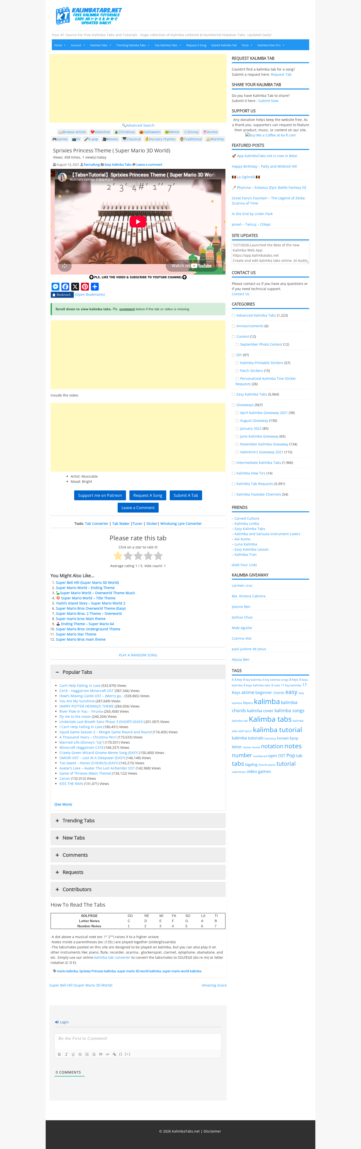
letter (237, 747)
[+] (127, 1054)
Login (64, 1022)
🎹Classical (131, 139)
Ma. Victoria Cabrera (248, 596)
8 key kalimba (252, 680)
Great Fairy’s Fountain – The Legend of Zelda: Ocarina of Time (268, 201)
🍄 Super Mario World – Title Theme (85, 598)
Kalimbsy (270, 738)
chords (278, 692)
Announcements (250, 326)
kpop (294, 738)
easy (291, 692)
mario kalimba (67, 971)
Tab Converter (96, 523)
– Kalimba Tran (244, 554)
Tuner (137, 523)
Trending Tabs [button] (79, 820)
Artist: (76, 476)
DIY (239, 355)
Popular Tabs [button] (77, 672)
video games (259, 771)
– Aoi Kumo (241, 539)
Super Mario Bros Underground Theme (88, 629)
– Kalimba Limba (245, 523)
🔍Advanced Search (138, 125)
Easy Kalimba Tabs (118, 164)
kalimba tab (240, 721)
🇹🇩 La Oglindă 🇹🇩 (246, 177)
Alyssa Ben (241, 659)
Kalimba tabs (270, 719)
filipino (248, 703)
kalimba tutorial (277, 729)
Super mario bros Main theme (81, 618)
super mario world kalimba (181, 971)
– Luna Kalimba (244, 544)
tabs (238, 763)
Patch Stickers (251, 370)
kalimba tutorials (248, 738)
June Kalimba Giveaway (259, 436)
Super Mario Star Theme (76, 634)
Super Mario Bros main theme (81, 639)
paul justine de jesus (249, 649)
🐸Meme (172, 132)
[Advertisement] (138, 88)
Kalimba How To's (250, 473)
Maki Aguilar (242, 627)
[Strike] (80, 1054)
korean (283, 738)
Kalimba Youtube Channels (258, 494)
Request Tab (281, 74)
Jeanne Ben (241, 606)
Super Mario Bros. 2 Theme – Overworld (89, 613)
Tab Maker (121, 523)
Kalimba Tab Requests (254, 483)
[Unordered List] (93, 1054)
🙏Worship (215, 139)
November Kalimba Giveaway (264, 444)
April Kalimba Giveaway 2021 (264, 412)
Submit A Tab (186, 495)
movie (256, 747)
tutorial (286, 763)
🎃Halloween (150, 132)
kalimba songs (290, 710)
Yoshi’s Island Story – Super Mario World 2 (90, 603)
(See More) (63, 804)
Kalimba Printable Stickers (261, 362)
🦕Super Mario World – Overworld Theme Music (95, 592)
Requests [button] (73, 872)
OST (281, 755)
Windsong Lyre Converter (181, 523)
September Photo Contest (261, 344)
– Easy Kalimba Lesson (250, 549)
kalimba (267, 701)
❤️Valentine (100, 132)
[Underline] (73, 1054)
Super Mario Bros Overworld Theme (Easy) (90, 608)
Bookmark (64, 295)
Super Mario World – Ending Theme (85, 587)
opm (272, 755)
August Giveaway (254, 420)
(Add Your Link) (244, 564)
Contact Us (241, 294)
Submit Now (268, 100)
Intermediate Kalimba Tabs (258, 462)
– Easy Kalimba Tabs (248, 528)
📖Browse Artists (72, 132)
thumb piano (267, 765)
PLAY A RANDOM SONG (138, 655)
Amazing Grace (214, 985)
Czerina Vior (242, 638)
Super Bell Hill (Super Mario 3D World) (87, 582)
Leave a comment (149, 164)
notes (293, 745)
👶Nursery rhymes (160, 139)
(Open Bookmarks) (90, 294)
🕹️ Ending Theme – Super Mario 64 (85, 623)
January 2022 (251, 428)
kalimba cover (260, 710)
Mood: (76, 481)
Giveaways (245, 404)
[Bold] (59, 1054)
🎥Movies (110, 139)
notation (272, 746)
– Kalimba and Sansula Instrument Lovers (266, 533)
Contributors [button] (77, 889)
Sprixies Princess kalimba (97, 971)
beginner (263, 692)
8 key (238, 679)
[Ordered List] (86, 1054)
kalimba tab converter (112, 957)
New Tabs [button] (74, 837)
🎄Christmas (124, 132)
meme (247, 747)
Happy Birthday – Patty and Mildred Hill (264, 166)
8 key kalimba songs (275, 679)
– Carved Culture (245, 518)
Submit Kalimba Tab (224, 45)
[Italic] (66, 1054)
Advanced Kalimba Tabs (256, 315)
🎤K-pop (91, 139)
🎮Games (60, 139)
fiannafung (92, 164)
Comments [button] (75, 855)
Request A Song (196, 45)
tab (299, 755)
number (242, 755)
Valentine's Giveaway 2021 (261, 452)
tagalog (251, 764)
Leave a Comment (138, 507)
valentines (239, 772)
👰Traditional (191, 139)
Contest (242, 336)
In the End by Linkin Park (252, 213)
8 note (275, 685)
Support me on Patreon (100, 495)
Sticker (151, 523)
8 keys (293, 679)
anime (247, 692)
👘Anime (210, 132)
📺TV (76, 139)
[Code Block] (107, 1054)
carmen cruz (242, 585)
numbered (260, 756)
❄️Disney (191, 132)
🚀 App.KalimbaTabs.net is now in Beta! (264, 155)
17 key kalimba (291, 685)
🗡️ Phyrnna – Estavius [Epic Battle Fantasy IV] (269, 187)
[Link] (114, 1054)
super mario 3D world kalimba (139, 971)
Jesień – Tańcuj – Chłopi (251, 224)
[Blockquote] (100, 1054)
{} (121, 1054)
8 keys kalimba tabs (257, 685)
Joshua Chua (242, 617)
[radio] (118, 556)
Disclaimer (212, 1131)
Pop (290, 755)
